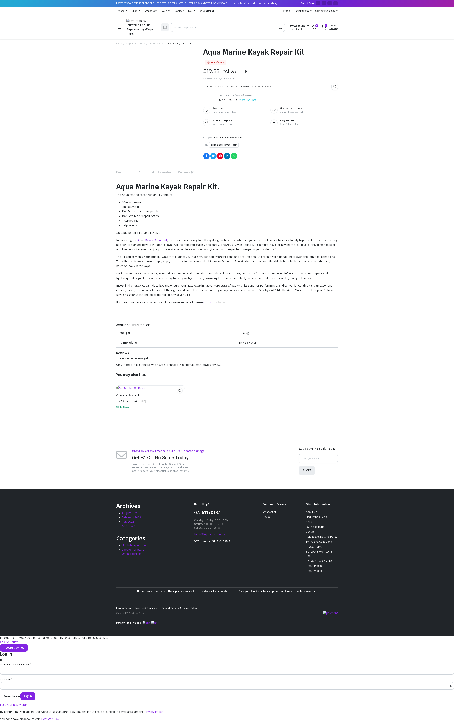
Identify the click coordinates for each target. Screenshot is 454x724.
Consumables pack (128, 395)
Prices (121, 10)
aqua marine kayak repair (224, 144)
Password (6, 679)
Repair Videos (314, 570)
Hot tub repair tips (134, 545)
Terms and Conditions (319, 541)
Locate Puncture (133, 549)
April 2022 (128, 526)
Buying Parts (302, 10)
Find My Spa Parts (316, 516)
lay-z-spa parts (315, 526)
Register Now (50, 719)
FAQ (190, 10)
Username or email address (15, 664)
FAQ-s (266, 516)
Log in (28, 696)
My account (151, 10)
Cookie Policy (9, 642)
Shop (134, 10)
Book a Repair (207, 10)
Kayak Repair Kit (156, 240)
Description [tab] (124, 172)
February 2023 (131, 517)
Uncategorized (132, 554)
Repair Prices (314, 565)
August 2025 (130, 513)
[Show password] (450, 686)
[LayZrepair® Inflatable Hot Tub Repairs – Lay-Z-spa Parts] (141, 27)
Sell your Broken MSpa (319, 560)
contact (208, 302)
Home (119, 43)
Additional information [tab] (156, 172)
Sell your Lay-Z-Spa (325, 10)
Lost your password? (13, 705)
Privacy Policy (314, 546)
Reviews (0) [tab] (187, 172)
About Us (311, 512)
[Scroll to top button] (446, 716)
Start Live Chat (247, 100)
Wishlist (166, 10)
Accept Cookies (14, 647)
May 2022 (128, 521)
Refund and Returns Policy (321, 536)
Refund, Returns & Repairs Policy (179, 607)
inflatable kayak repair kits (147, 43)
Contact (179, 10)
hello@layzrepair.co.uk (209, 534)
